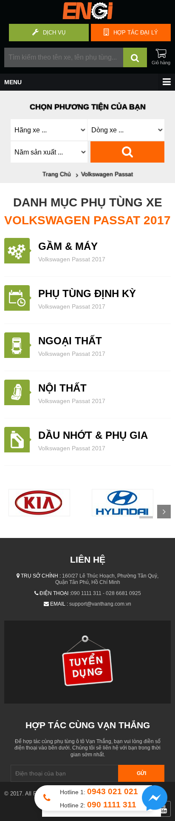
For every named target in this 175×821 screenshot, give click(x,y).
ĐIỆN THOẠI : (55, 593)
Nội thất (62, 388)
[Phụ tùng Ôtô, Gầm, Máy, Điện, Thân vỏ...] (87, 17)
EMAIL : (59, 604)
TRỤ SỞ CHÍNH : (41, 576)
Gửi (141, 773)
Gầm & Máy (68, 246)
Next (164, 511)
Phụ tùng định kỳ (87, 293)
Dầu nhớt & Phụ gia (93, 435)
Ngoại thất (70, 340)
